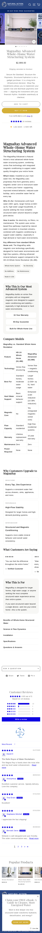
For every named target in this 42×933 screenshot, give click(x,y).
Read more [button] (34, 838)
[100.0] (20, 732)
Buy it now (21, 110)
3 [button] (21, 847)
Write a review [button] (21, 719)
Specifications (9, 641)
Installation (8, 635)
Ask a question (12, 668)
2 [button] (18, 847)
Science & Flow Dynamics (14, 629)
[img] (7, 750)
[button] (16, 121)
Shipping (12, 69)
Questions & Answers (12, 647)
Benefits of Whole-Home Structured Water (18, 621)
